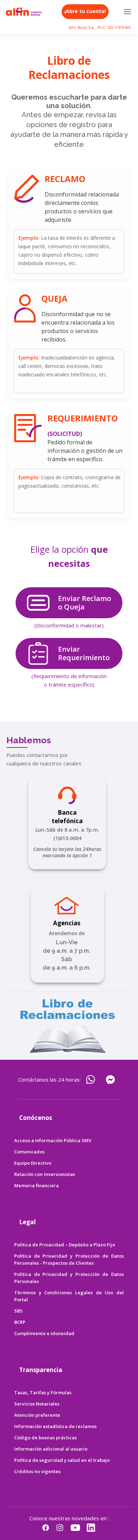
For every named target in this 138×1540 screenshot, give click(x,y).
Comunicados (29, 1151)
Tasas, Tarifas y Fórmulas (42, 1392)
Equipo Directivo (32, 1163)
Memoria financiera (36, 1185)
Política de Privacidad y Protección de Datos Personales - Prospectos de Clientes (69, 1259)
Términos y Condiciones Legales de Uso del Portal (69, 1296)
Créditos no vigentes (37, 1471)
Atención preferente (37, 1415)
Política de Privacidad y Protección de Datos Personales (69, 1277)
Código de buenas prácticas (45, 1437)
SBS (18, 1311)
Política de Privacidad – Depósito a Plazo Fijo (64, 1244)
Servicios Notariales (36, 1404)
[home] (23, 11)
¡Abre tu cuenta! (85, 11)
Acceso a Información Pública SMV (52, 1140)
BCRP (19, 1322)
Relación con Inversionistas (44, 1174)
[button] (127, 11)
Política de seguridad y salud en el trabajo (62, 1460)
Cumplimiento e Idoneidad (44, 1333)
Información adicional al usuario (50, 1449)
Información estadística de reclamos (55, 1426)
